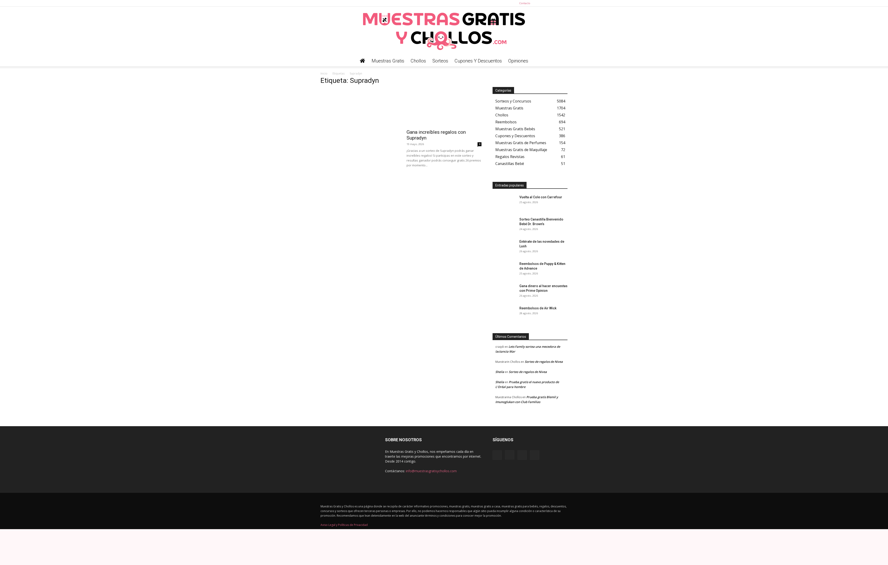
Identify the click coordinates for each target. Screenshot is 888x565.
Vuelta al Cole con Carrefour (540, 197)
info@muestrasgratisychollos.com (431, 471)
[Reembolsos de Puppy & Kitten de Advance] (504, 269)
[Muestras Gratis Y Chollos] (444, 31)
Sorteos (440, 61)
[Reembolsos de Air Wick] (504, 314)
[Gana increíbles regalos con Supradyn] (444, 107)
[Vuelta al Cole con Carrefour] (504, 203)
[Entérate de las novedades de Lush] (504, 247)
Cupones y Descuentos (478, 61)
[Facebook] (541, 3)
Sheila (499, 372)
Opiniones (518, 61)
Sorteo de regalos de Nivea (544, 362)
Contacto (524, 3)
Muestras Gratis (388, 61)
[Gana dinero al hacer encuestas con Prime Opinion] (504, 292)
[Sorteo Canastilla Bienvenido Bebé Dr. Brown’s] (504, 225)
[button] (561, 61)
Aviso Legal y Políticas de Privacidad (344, 525)
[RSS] (556, 3)
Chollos (418, 61)
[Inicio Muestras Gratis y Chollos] (362, 60)
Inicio (324, 73)
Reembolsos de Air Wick (537, 308)
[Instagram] (548, 3)
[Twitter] (564, 3)
